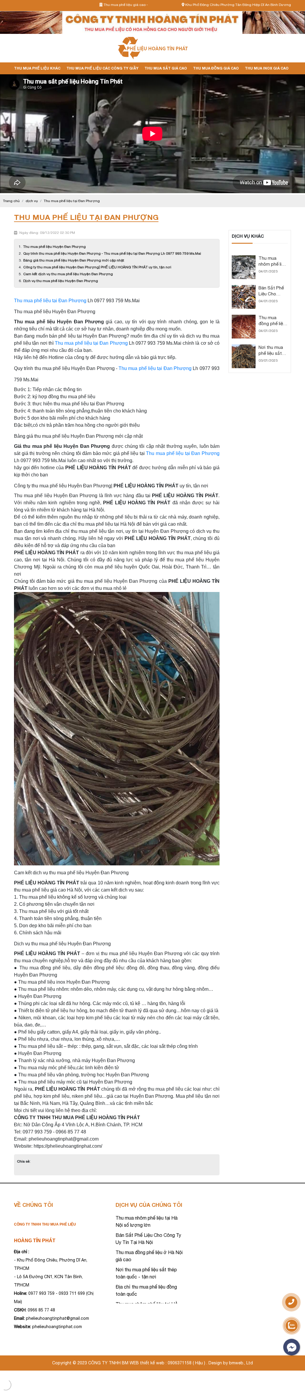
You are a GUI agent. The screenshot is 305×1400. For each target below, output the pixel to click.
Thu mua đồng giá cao (216, 68)
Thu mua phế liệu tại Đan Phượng (50, 300)
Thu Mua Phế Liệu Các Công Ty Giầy (102, 68)
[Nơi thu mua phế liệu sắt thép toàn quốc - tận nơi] (244, 347)
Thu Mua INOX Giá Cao (267, 68)
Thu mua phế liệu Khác (37, 68)
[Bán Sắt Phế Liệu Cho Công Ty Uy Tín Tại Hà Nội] (244, 288)
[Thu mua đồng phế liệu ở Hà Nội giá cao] (244, 317)
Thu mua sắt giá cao (165, 68)
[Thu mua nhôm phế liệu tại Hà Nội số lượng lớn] (244, 258)
